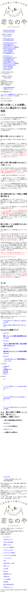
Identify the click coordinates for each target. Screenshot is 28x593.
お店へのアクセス (9, 38)
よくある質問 (6, 579)
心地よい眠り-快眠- (8, 542)
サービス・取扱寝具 (8, 547)
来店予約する (6, 423)
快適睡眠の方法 (7, 369)
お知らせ (5, 571)
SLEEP (8, 44)
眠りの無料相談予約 (8, 40)
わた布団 (5, 568)
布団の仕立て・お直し (9, 563)
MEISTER (9, 45)
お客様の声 (6, 366)
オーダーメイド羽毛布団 (9, 555)
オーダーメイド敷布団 (9, 552)
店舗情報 (5, 581)
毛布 (4, 560)
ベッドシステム (7, 558)
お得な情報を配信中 (8, 87)
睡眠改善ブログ (7, 573)
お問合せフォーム (8, 89)
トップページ (6, 536)
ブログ (5, 367)
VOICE (8, 50)
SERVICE (11, 47)
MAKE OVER (9, 48)
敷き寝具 (5, 372)
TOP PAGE (7, 55)
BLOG (9, 53)
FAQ (8, 51)
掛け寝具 (5, 370)
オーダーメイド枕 (8, 550)
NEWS (7, 69)
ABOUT (10, 42)
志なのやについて (8, 539)
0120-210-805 (8, 36)
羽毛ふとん (6, 566)
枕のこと (5, 373)
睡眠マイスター (7, 544)
